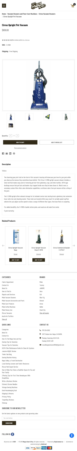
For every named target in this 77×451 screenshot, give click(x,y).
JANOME (42, 288)
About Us (4, 288)
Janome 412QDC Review (9, 351)
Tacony (42, 285)
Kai (41, 294)
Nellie (41, 307)
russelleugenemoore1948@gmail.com (53, 345)
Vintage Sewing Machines (9, 387)
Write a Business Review (9, 381)
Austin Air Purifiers (7, 316)
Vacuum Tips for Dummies (10, 345)
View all (4, 319)
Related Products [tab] (8, 221)
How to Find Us (6, 291)
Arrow (41, 304)
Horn (41, 291)
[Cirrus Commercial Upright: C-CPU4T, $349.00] (61, 237)
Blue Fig (42, 297)
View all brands (44, 313)
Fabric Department (7, 282)
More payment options (20, 148)
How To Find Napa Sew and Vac (11, 339)
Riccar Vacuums (7, 313)
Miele (41, 282)
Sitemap (4, 403)
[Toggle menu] (4, 6)
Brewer (42, 300)
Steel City (42, 310)
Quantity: (5, 136)
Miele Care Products (8, 304)
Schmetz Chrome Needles (9, 384)
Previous (3, 246)
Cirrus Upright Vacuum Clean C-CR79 (38, 249)
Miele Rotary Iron (7, 310)
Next (74, 246)
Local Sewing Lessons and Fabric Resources (15, 364)
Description (6, 164)
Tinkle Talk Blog (7, 354)
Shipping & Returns (8, 393)
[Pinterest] (14, 153)
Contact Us (5, 285)
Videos (4, 170)
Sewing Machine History (9, 357)
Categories (5, 329)
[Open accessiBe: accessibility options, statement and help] (71, 435)
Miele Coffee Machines (8, 307)
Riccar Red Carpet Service (10, 367)
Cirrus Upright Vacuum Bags (15, 249)
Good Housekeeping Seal (9, 390)
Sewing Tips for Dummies (9, 342)
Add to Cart (15, 260)
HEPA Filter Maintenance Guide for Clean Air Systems (18, 348)
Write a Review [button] (25, 40)
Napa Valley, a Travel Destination (12, 360)
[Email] (7, 153)
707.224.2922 (46, 330)
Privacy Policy (6, 396)
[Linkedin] (10, 153)
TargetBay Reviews (8, 400)
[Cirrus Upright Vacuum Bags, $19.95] (15, 237)
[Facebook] (3, 153)
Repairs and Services (8, 294)
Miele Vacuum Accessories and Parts (13, 300)
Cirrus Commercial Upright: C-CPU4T (61, 249)
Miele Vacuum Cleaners (9, 297)
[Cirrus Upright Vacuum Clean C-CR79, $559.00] (38, 237)
